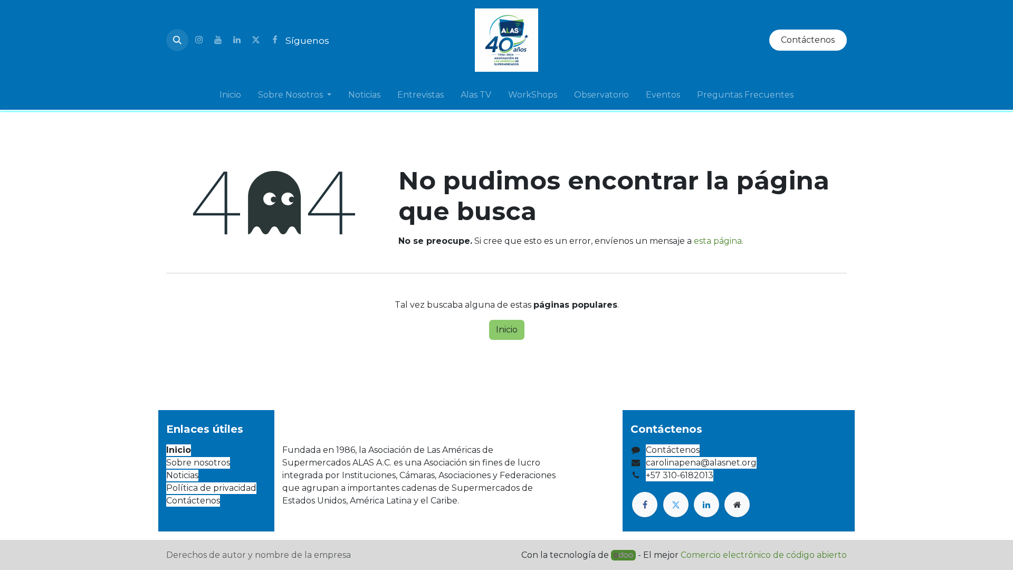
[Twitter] (255, 40)
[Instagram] (198, 40)
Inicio (507, 330)
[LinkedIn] (236, 40)
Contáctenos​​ (808, 40)
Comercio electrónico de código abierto (764, 555)
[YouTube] (217, 40)
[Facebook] (274, 40)
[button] (177, 40)
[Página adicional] (737, 504)
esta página (718, 241)
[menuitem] (230, 95)
